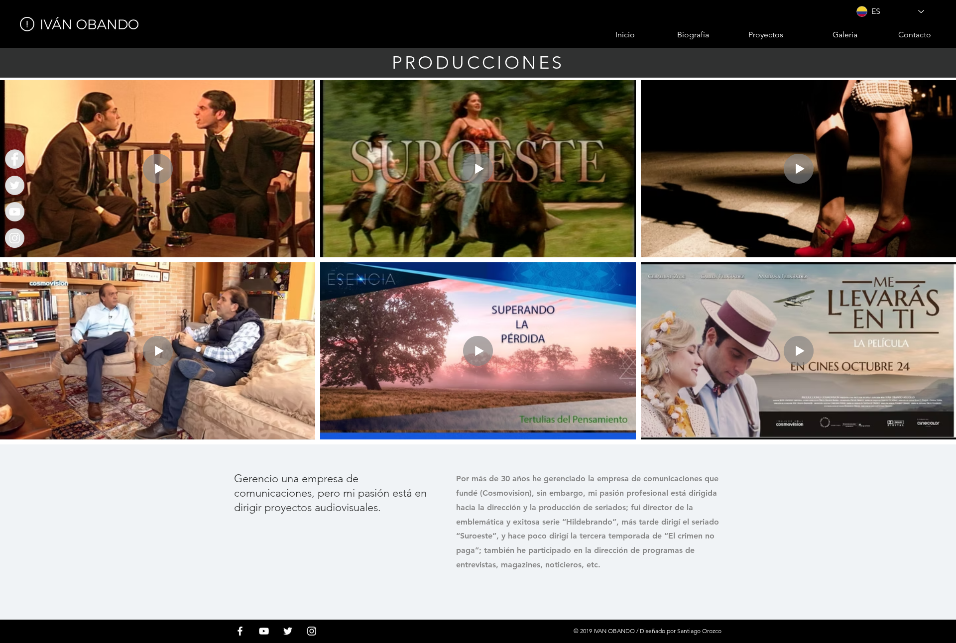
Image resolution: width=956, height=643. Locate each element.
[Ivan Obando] (14, 159)
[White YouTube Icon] (264, 631)
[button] (751, 34)
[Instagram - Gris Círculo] (14, 238)
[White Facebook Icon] (240, 631)
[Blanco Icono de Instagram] (312, 631)
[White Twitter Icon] (288, 631)
